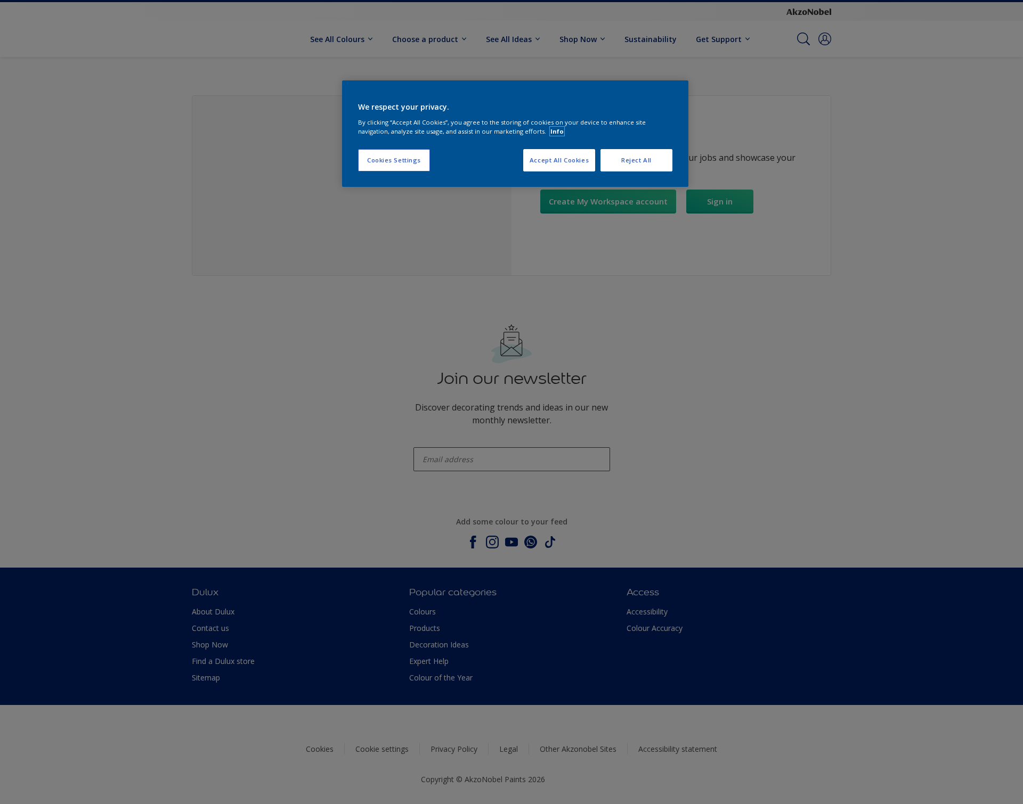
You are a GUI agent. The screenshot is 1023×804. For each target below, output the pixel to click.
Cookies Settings (394, 160)
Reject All (636, 160)
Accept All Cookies (559, 160)
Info (557, 131)
